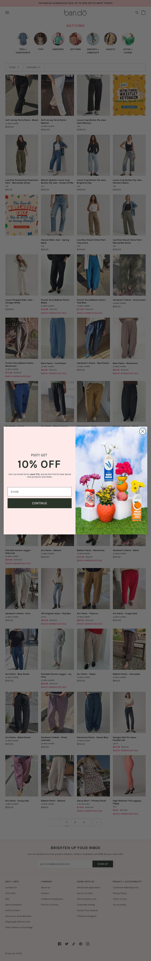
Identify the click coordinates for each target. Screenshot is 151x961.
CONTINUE (39, 503)
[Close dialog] (142, 431)
